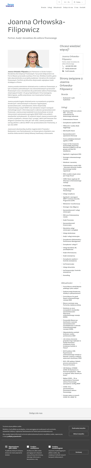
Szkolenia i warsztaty (70, 162)
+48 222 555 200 (70, 66)
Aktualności (57, 7)
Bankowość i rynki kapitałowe (69, 99)
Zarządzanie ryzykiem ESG (71, 123)
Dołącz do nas (68, 7)
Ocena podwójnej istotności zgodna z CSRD (72, 140)
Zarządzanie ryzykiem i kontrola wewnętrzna (70, 260)
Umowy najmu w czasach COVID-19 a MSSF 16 (71, 396)
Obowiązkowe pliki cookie (14, 447)
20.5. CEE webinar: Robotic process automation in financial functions (71, 363)
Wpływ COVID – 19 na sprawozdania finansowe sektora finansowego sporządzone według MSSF (71, 381)
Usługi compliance (69, 194)
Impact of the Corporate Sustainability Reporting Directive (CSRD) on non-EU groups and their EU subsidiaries (72, 147)
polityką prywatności (14, 436)
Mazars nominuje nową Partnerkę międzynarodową (72, 304)
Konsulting (66, 275)
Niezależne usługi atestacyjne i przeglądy (70, 229)
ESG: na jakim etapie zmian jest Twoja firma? (72, 175)
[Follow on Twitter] (51, 413)
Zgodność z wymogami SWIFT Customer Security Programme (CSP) (71, 198)
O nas (76, 7)
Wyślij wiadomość (71, 69)
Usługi (50, 7)
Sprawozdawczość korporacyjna (69, 224)
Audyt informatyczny (69, 253)
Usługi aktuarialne (69, 267)
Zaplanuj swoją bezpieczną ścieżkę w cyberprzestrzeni (71, 292)
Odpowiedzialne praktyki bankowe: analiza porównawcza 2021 (71, 334)
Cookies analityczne (34, 447)
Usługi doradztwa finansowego (68, 190)
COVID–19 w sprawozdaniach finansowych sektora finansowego (69, 389)
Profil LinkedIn (70, 71)
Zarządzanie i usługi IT (70, 244)
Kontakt (82, 7)
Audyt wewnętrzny (69, 256)
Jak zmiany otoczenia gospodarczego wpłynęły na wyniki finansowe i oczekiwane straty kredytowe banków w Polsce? (72, 343)
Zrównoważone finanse (70, 119)
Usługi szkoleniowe (69, 233)
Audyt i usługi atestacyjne (71, 236)
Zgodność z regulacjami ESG (72, 154)
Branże (43, 7)
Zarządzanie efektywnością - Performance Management (72, 240)
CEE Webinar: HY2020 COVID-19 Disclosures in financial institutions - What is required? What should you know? (72, 371)
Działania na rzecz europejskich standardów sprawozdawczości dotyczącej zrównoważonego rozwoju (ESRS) (71, 312)
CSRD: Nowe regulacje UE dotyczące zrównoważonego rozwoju (72, 180)
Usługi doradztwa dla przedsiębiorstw (70, 248)
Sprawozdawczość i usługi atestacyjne (71, 211)
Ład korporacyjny (68, 264)
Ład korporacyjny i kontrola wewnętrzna (72, 271)
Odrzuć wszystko (78, 434)
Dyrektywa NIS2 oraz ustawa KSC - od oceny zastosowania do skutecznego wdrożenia (72, 113)
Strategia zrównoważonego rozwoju (72, 158)
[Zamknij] (89, 7)
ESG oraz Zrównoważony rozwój (71, 216)
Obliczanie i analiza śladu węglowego (71, 127)
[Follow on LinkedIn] (47, 413)
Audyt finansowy (68, 220)
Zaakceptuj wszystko (78, 428)
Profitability (67, 186)
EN (65, 2)
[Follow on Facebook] (55, 413)
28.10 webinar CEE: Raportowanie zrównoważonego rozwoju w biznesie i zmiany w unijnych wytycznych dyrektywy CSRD (72, 354)
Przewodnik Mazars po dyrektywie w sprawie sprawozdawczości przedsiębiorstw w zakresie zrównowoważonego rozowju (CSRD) (71, 324)
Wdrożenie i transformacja (71, 204)
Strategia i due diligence (71, 207)
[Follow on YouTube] (60, 413)
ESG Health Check (69, 131)
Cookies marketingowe (57, 447)
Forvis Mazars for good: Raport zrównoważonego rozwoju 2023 (71, 298)
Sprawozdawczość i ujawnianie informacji (70, 135)
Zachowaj (79, 452)
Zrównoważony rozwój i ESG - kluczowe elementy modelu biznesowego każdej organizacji (72, 168)
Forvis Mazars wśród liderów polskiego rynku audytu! (72, 287)
